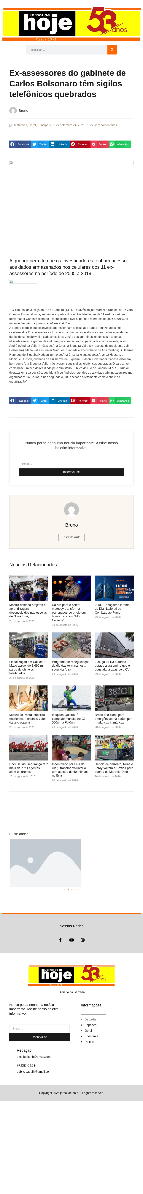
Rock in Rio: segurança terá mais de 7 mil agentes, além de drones (28, 768)
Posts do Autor (71, 537)
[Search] (112, 49)
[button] (20, 144)
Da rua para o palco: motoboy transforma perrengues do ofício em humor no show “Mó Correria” (69, 612)
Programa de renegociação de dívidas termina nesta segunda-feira (70, 665)
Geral (32, 125)
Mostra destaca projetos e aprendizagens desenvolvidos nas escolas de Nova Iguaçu (28, 610)
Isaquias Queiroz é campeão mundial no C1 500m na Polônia (68, 718)
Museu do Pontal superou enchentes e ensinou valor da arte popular (27, 718)
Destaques (20, 125)
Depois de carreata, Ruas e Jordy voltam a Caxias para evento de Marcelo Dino (114, 768)
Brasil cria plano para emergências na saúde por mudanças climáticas (113, 718)
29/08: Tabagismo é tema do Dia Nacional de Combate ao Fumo (112, 608)
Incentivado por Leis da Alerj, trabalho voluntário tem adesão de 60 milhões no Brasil (70, 769)
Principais (44, 125)
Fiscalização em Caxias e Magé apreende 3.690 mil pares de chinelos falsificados (27, 667)
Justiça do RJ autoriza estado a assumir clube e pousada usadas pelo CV (112, 665)
